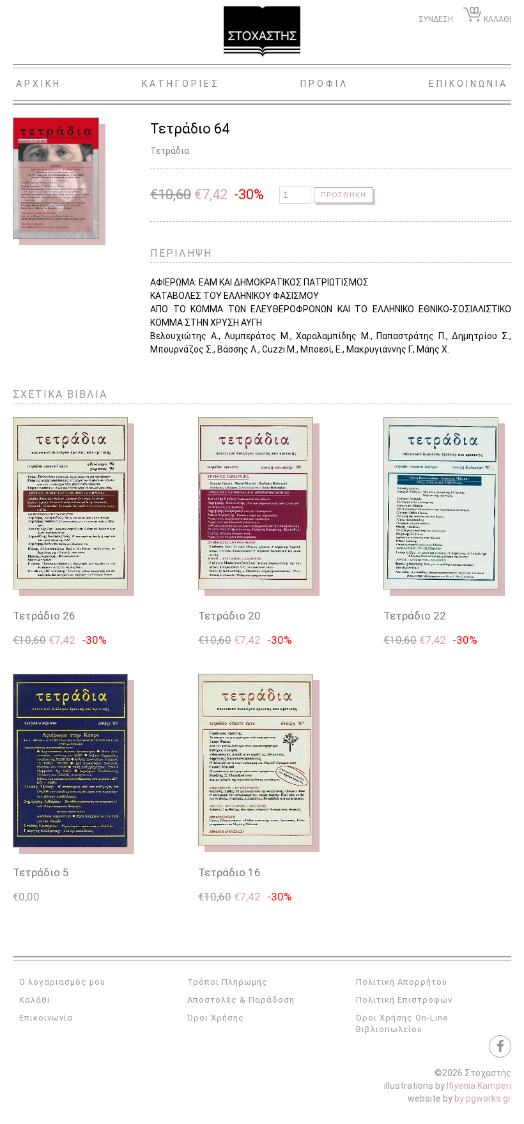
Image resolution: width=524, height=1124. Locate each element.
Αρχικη (38, 84)
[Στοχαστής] (262, 31)
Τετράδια (169, 151)
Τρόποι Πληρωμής (227, 982)
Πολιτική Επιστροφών (404, 1000)
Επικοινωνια (468, 84)
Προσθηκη (343, 195)
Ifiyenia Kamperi (479, 1086)
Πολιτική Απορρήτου (401, 982)
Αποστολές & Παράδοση (241, 1000)
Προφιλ (324, 84)
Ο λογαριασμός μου (62, 982)
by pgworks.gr (482, 1098)
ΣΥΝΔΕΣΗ (436, 19)
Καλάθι (34, 1000)
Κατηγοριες (181, 84)
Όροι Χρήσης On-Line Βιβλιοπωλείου (402, 1023)
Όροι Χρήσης (215, 1017)
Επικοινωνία (46, 1017)
